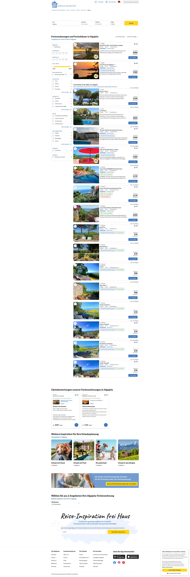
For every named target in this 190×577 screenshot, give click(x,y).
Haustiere (63, 98)
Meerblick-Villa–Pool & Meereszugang (111, 45)
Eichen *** (103, 266)
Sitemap (53, 566)
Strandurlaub (63, 121)
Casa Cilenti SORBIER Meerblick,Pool (111, 169)
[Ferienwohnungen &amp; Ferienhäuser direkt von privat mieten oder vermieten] (63, 6)
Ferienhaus (63, 150)
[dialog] (175, 562)
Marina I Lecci (104, 91)
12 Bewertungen (110, 152)
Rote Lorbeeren (104, 324)
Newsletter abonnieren (118, 532)
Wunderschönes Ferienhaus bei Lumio (111, 130)
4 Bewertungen (110, 133)
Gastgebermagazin (98, 557)
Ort (54, 22)
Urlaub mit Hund (63, 118)
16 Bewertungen (110, 172)
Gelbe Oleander (104, 363)
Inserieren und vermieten (100, 554)
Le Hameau (103, 110)
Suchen (131, 23)
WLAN (63, 83)
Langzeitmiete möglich (63, 106)
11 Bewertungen (110, 48)
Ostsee (53, 557)
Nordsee (53, 554)
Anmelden (100, 2)
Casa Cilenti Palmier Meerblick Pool (110, 207)
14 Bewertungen (110, 210)
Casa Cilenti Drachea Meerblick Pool (110, 188)
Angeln (63, 133)
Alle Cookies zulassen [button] (174, 570)
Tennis (63, 141)
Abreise (97, 22)
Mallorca (53, 560)
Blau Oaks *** (104, 285)
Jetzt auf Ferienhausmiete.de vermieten (121, 484)
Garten (63, 86)
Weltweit (54, 563)
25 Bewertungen (110, 191)
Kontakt (81, 566)
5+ (66, 53)
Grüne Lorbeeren (105, 305)
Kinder (63, 101)
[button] (174, 573)
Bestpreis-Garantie (63, 157)
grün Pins (102, 227)
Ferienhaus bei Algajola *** (107, 64)
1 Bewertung (109, 230)
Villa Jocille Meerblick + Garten (109, 149)
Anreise (84, 22)
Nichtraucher (63, 103)
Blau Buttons (103, 246)
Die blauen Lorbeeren (106, 343)
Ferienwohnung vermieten (131, 2)
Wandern (63, 135)
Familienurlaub (63, 123)
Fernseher (63, 89)
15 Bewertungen (110, 67)
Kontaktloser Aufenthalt (63, 115)
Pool (63, 81)
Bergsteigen (63, 138)
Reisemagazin (83, 560)
